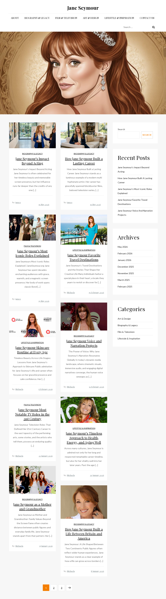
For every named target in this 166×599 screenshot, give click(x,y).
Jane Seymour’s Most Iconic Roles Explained (32, 253)
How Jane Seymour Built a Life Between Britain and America (84, 533)
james (18, 202)
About (15, 18)
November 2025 (126, 273)
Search (121, 129)
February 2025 (125, 286)
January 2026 (124, 260)
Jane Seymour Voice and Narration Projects (84, 343)
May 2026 (123, 246)
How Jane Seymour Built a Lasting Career (84, 160)
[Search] (153, 27)
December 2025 (126, 266)
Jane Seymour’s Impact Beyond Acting (32, 160)
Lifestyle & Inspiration (119, 18)
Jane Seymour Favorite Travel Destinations (84, 257)
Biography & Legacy (36, 18)
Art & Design (91, 18)
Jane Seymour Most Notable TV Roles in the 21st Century (32, 414)
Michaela (71, 292)
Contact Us (147, 18)
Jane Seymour (83, 8)
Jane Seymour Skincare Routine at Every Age (32, 349)
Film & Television (66, 18)
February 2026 (125, 253)
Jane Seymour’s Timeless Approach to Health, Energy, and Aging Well (84, 437)
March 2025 (124, 280)
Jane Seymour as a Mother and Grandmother (32, 506)
